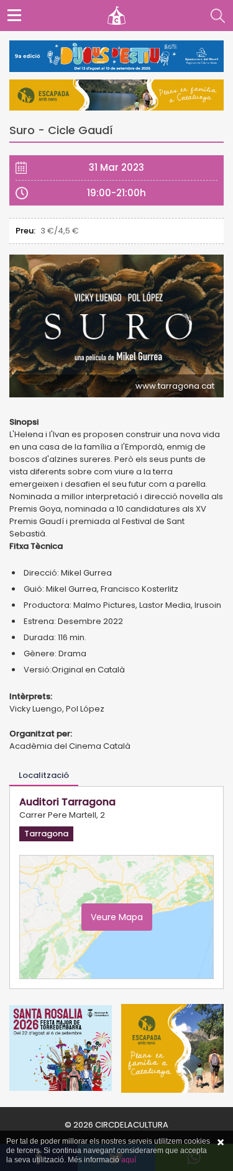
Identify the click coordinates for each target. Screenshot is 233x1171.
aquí (128, 1159)
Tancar (221, 1142)
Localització (44, 775)
